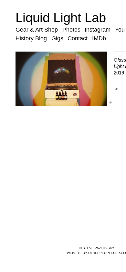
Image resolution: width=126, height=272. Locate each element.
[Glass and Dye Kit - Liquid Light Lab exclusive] (61, 79)
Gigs (57, 38)
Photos (71, 29)
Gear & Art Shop (37, 29)
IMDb (99, 38)
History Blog (31, 38)
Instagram (97, 29)
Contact (78, 38)
